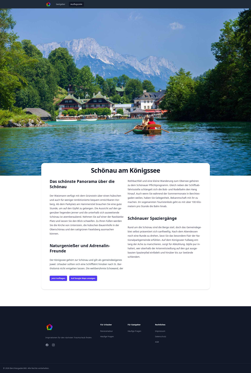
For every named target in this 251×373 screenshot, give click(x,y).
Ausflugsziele (76, 4)
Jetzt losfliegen (58, 278)
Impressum (160, 331)
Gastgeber (60, 4)
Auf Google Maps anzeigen (83, 278)
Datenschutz (160, 336)
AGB (157, 342)
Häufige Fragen (107, 336)
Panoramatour (106, 331)
